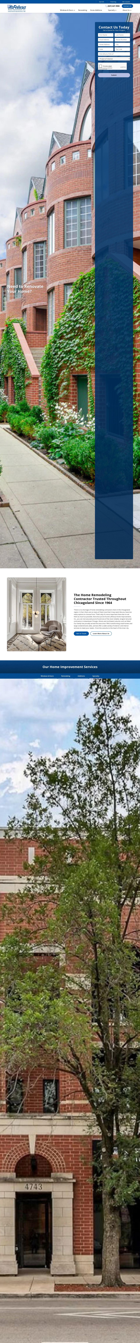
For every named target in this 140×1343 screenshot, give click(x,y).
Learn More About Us (101, 634)
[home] (16, 8)
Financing (113, 2)
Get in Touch (81, 634)
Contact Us (127, 6)
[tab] (47, 676)
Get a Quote (126, 2)
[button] (66, 10)
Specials (101, 2)
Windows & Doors (66, 10)
